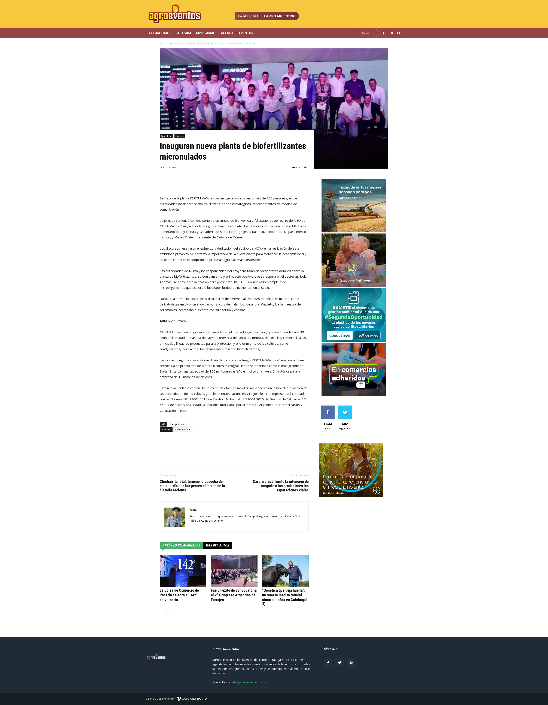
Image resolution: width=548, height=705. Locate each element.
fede (193, 510)
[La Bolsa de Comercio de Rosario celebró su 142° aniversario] (183, 571)
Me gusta (327, 407)
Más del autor (217, 545)
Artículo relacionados (181, 545)
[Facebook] (328, 663)
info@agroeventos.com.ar (250, 682)
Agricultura (176, 43)
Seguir (345, 407)
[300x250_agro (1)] (351, 496)
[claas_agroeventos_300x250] (354, 231)
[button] (370, 32)
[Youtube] (351, 663)
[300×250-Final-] (354, 395)
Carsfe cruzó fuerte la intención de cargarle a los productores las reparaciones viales (281, 485)
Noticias (179, 136)
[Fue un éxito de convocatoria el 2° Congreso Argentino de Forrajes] (234, 571)
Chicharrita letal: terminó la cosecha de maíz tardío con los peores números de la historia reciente (192, 485)
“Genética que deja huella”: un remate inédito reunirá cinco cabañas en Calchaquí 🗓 (284, 597)
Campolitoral (177, 424)
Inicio (163, 43)
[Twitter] (339, 663)
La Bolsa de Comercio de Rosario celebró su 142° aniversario (179, 595)
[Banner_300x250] (354, 286)
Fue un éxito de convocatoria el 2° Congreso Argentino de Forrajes (234, 595)
